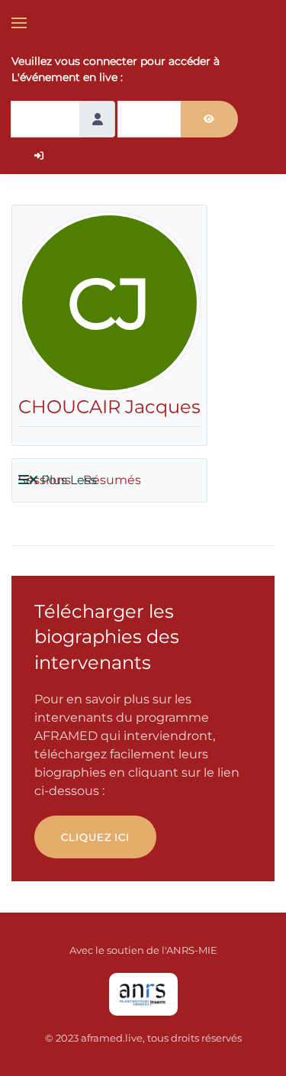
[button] (19, 23)
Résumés (112, 480)
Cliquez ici (95, 837)
